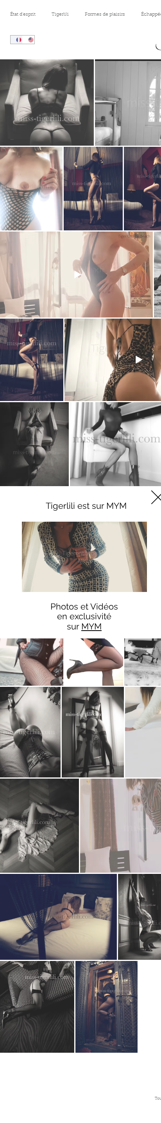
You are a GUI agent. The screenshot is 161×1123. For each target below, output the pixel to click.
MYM (91, 626)
